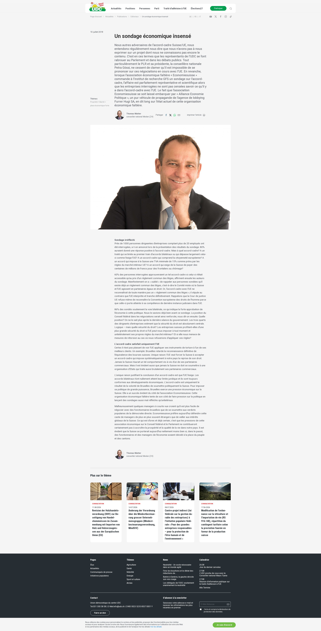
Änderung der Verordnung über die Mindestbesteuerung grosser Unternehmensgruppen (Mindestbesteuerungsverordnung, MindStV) (142, 519)
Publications (122, 17)
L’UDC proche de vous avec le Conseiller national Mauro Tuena (213, 574)
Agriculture (131, 565)
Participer (218, 8)
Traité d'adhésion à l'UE (175, 8)
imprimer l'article (194, 115)
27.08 (201, 571)
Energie (130, 576)
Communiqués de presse (101, 572)
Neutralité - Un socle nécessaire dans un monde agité (177, 566)
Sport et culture (133, 579)
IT (200, 17)
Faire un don (100, 613)
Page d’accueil (96, 17)
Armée (129, 583)
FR (195, 17)
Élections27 (197, 8)
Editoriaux (135, 17)
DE (190, 17)
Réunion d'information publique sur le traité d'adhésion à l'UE (214, 582)
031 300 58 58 (99, 606)
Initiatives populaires (99, 576)
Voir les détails (156, 627)
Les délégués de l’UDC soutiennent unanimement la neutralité (178, 584)
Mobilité (130, 572)
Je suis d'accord (224, 625)
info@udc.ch (119, 606)
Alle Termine (204, 587)
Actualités (109, 17)
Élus (92, 565)
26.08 (201, 565)
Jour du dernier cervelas (210, 567)
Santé (129, 568)
